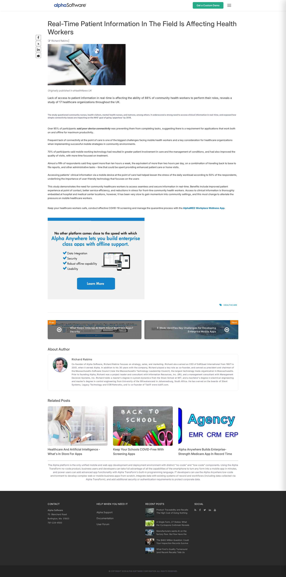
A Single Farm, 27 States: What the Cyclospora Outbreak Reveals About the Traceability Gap (172, 523)
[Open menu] (229, 5)
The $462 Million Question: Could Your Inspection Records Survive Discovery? (172, 541)
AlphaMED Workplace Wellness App (203, 208)
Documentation (105, 518)
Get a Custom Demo (208, 5)
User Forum (103, 524)
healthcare (230, 305)
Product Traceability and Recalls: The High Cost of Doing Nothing (172, 511)
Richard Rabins (59, 40)
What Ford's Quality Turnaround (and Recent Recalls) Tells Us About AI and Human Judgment (171, 551)
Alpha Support (104, 512)
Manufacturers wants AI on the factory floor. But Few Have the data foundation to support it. (171, 532)
